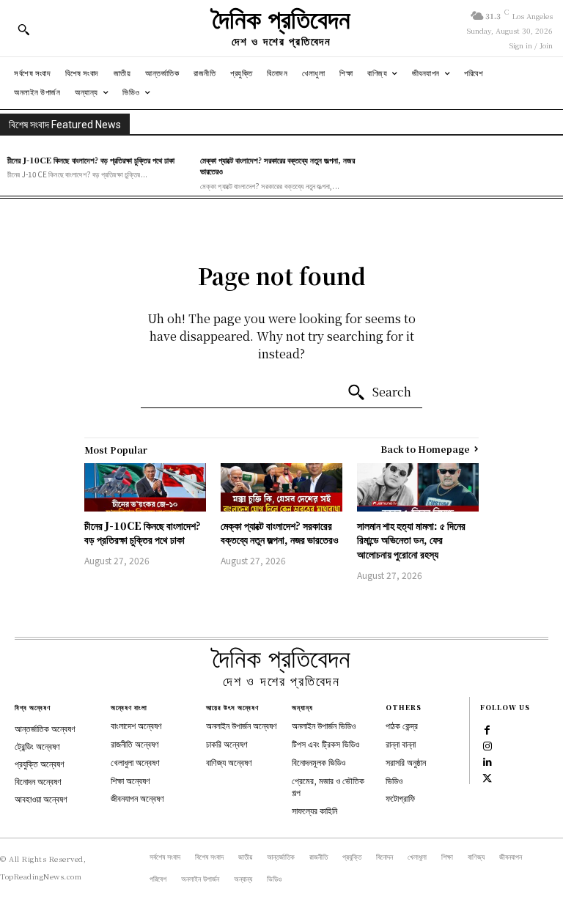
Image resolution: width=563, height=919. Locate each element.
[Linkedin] (487, 761)
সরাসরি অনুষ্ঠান (406, 762)
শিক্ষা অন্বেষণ (130, 780)
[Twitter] (487, 777)
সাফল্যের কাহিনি (314, 810)
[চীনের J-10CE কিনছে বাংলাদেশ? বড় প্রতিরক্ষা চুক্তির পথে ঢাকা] (145, 487)
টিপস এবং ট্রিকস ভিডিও (325, 743)
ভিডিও (394, 780)
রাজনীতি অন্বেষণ (135, 743)
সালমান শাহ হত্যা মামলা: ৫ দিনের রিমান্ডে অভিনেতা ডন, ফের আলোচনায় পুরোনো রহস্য (411, 539)
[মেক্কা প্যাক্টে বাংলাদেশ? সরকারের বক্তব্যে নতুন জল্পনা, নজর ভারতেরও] (281, 487)
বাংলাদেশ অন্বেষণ (136, 725)
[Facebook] (487, 729)
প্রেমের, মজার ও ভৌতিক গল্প (328, 786)
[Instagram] (487, 745)
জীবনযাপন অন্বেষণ (137, 797)
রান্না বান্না (401, 743)
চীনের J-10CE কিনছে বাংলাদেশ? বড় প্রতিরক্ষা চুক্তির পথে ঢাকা (90, 160)
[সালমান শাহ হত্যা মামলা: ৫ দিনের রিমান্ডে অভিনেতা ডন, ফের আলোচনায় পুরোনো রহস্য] (418, 487)
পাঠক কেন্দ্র (402, 725)
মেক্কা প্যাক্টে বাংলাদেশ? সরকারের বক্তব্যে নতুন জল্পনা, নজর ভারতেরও (277, 165)
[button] (23, 29)
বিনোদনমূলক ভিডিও (318, 762)
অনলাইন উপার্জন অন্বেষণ (241, 725)
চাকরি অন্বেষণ (227, 743)
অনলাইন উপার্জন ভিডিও (324, 725)
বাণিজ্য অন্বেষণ (229, 762)
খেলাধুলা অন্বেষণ (135, 762)
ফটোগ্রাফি (400, 797)
